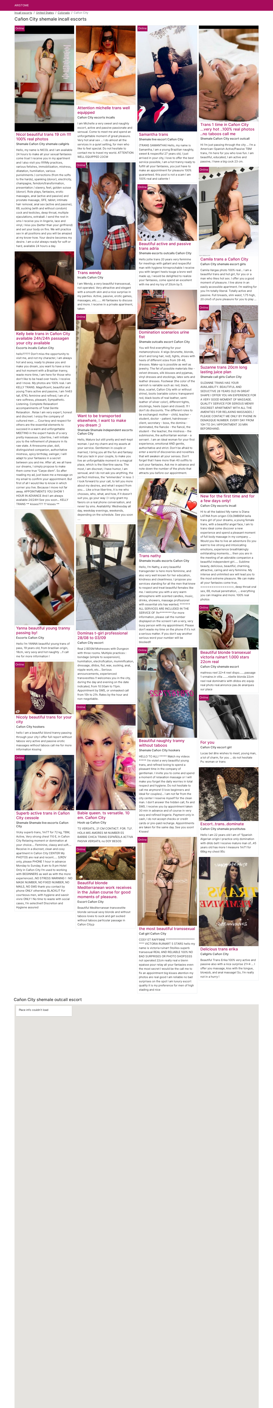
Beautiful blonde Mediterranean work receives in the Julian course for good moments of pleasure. (104, 890)
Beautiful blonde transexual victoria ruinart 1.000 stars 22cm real (225, 657)
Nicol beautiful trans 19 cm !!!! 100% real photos (43, 136)
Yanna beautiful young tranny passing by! (43, 630)
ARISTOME (21, 5)
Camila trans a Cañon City (224, 259)
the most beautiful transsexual (167, 928)
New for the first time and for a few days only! (227, 498)
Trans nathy (150, 555)
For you (207, 742)
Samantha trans (153, 134)
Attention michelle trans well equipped (103, 110)
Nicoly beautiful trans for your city (44, 719)
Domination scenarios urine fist (164, 334)
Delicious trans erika (219, 949)
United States (45, 12)
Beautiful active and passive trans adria (165, 246)
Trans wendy (89, 272)
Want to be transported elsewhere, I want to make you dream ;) (101, 420)
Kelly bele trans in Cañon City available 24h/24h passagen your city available (43, 338)
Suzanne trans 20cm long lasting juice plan (223, 369)
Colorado (64, 12)
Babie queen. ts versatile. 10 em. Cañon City (103, 815)
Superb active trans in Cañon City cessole (43, 815)
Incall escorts (23, 12)
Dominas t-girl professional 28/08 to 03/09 (102, 635)
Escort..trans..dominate (222, 824)
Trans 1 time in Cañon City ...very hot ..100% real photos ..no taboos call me (227, 129)
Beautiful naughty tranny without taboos (162, 743)
